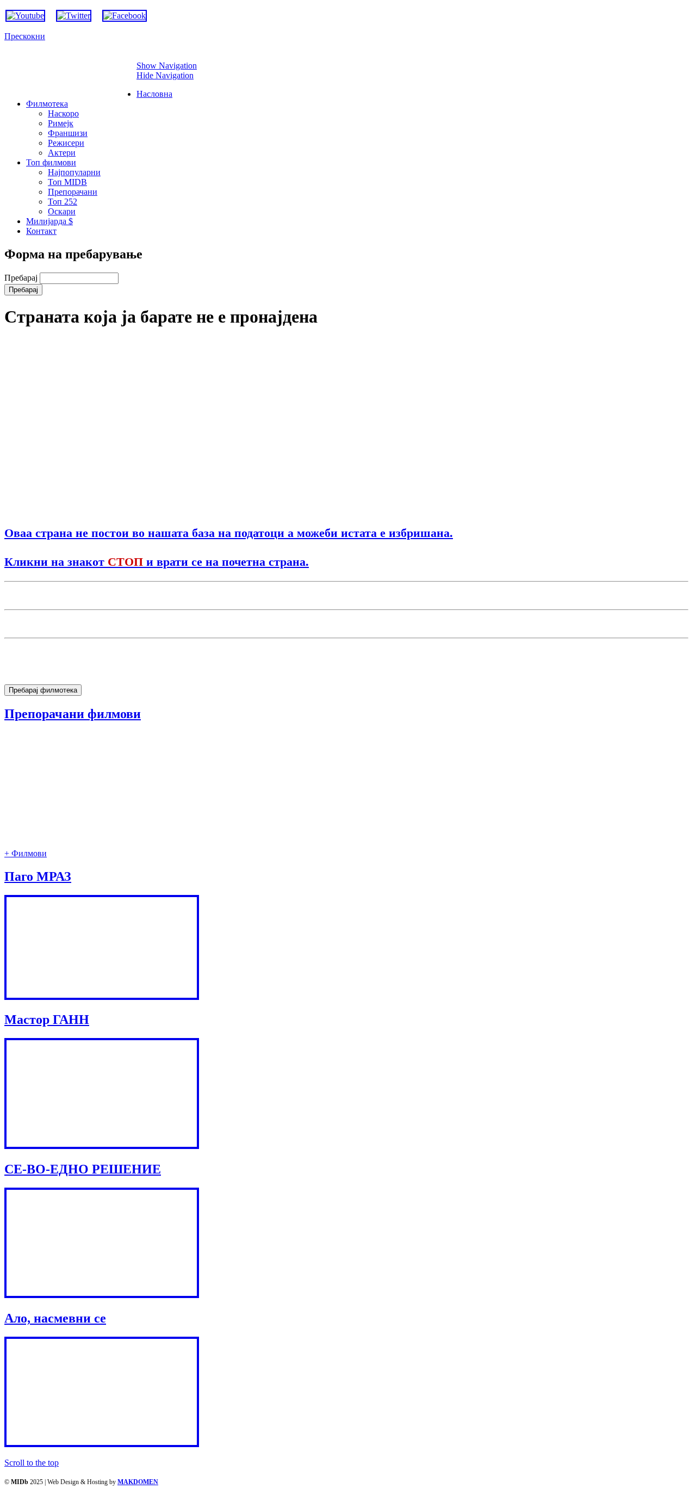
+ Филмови (25, 853)
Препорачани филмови (72, 714)
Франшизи (68, 133)
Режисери (66, 142)
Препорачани (72, 191)
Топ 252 (62, 201)
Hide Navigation (165, 75)
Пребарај (22, 277)
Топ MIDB (67, 182)
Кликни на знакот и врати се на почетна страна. (156, 561)
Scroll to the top (31, 1462)
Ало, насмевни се (55, 1318)
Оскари (62, 211)
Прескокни (24, 36)
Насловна (154, 93)
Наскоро (63, 113)
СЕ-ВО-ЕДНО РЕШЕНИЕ (82, 1169)
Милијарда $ (49, 221)
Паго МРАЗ (37, 876)
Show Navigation (166, 65)
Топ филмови (51, 162)
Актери (62, 152)
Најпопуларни (74, 172)
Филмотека (47, 103)
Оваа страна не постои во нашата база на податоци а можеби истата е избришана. (228, 532)
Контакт (41, 231)
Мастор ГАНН (46, 1019)
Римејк (60, 123)
